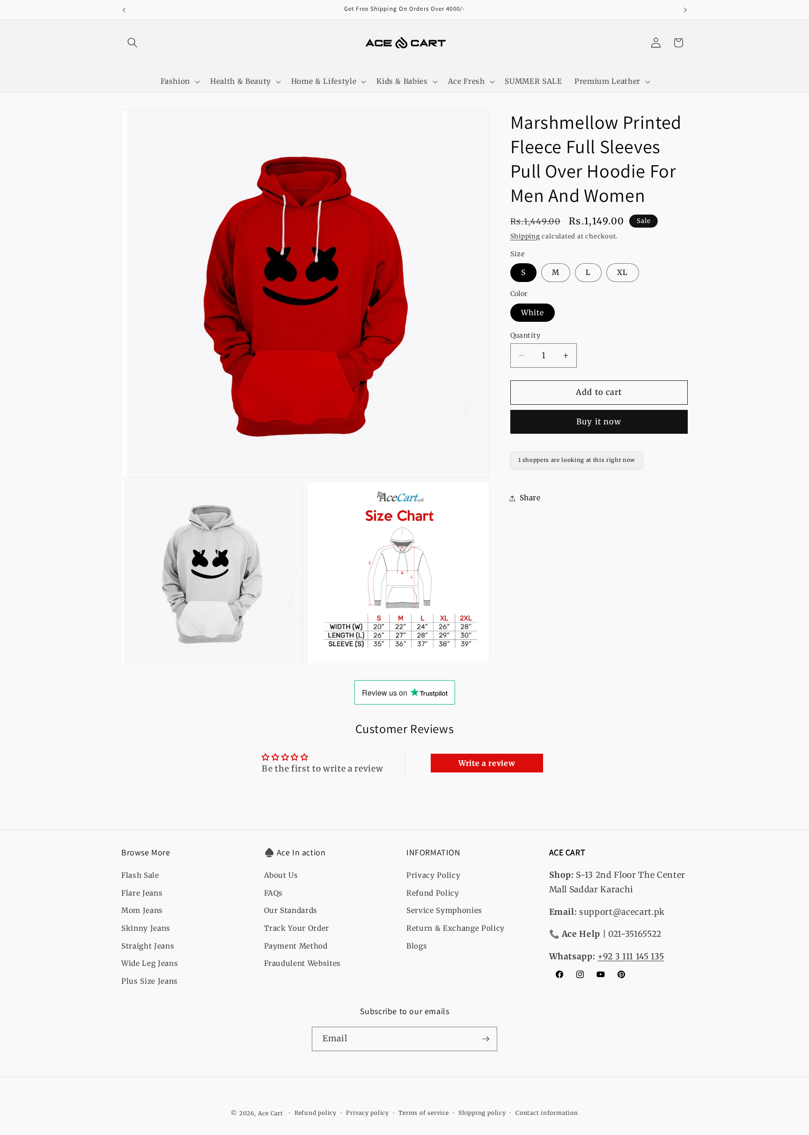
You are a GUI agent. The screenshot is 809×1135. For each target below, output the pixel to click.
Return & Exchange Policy (455, 928)
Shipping (525, 236)
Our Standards (291, 910)
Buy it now (598, 422)
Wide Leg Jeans (149, 963)
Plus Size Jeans (149, 981)
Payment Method (296, 945)
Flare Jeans (141, 893)
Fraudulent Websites (302, 963)
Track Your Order (297, 928)
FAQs (273, 893)
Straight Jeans (147, 945)
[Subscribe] (485, 1039)
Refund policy (315, 1112)
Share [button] (530, 497)
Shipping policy (482, 1112)
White (532, 312)
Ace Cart (271, 1113)
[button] (132, 42)
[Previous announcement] (124, 10)
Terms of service (423, 1112)
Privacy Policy (433, 875)
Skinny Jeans (145, 928)
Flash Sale (140, 875)
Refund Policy (432, 893)
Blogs (416, 945)
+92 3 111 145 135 (630, 956)
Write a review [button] (486, 763)
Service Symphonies (444, 910)
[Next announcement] (685, 10)
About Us (281, 875)
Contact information (546, 1112)
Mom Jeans (142, 910)
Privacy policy (367, 1112)
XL (622, 272)
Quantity (525, 335)
